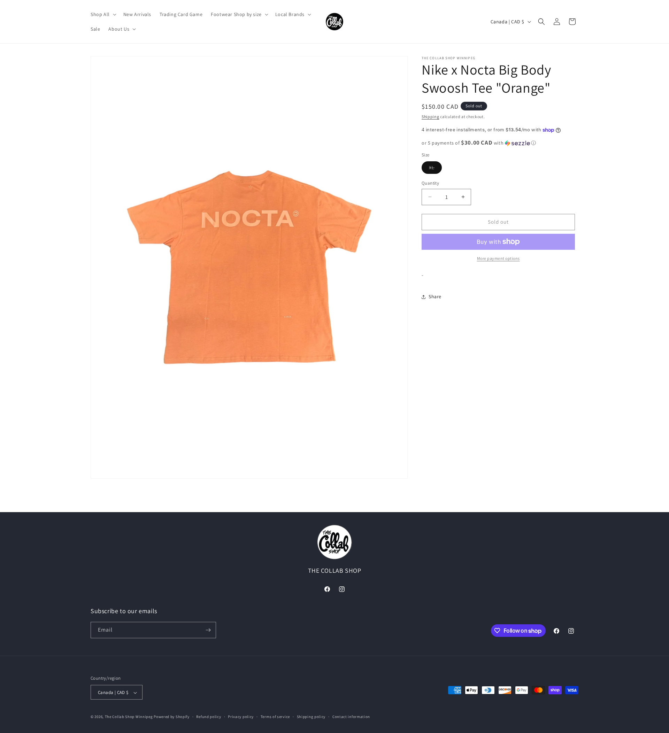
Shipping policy (311, 717)
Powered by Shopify (172, 717)
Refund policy (208, 717)
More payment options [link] (498, 258)
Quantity (430, 183)
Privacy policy (241, 717)
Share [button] (435, 296)
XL (435, 169)
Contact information (351, 717)
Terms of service (275, 717)
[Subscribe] (208, 630)
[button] (102, 14)
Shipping (430, 116)
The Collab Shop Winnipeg (129, 717)
